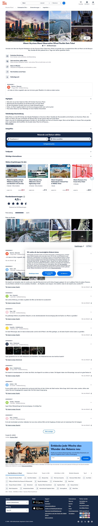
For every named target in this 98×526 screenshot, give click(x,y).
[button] (49, 46)
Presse (70, 508)
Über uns (71, 501)
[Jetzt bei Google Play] (38, 502)
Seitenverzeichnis (49, 517)
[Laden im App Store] (38, 508)
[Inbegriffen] (90, 128)
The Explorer (71, 513)
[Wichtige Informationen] (90, 156)
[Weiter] (92, 178)
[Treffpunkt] (90, 151)
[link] (16, 178)
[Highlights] (90, 98)
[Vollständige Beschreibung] (90, 113)
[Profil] (93, 2)
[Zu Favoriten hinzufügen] (24, 166)
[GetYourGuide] (4, 3)
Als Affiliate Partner (84, 508)
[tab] (15, 473)
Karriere (70, 503)
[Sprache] (87, 2)
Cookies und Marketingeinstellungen (53, 508)
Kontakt (47, 501)
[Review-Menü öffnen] (91, 254)
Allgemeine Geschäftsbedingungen (53, 511)
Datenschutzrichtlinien (27, 466)
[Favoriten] (81, 2)
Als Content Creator (84, 505)
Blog (70, 506)
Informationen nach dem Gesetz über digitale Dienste (56, 514)
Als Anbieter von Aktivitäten (83, 502)
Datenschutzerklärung (50, 506)
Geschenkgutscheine (73, 511)
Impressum (47, 503)
